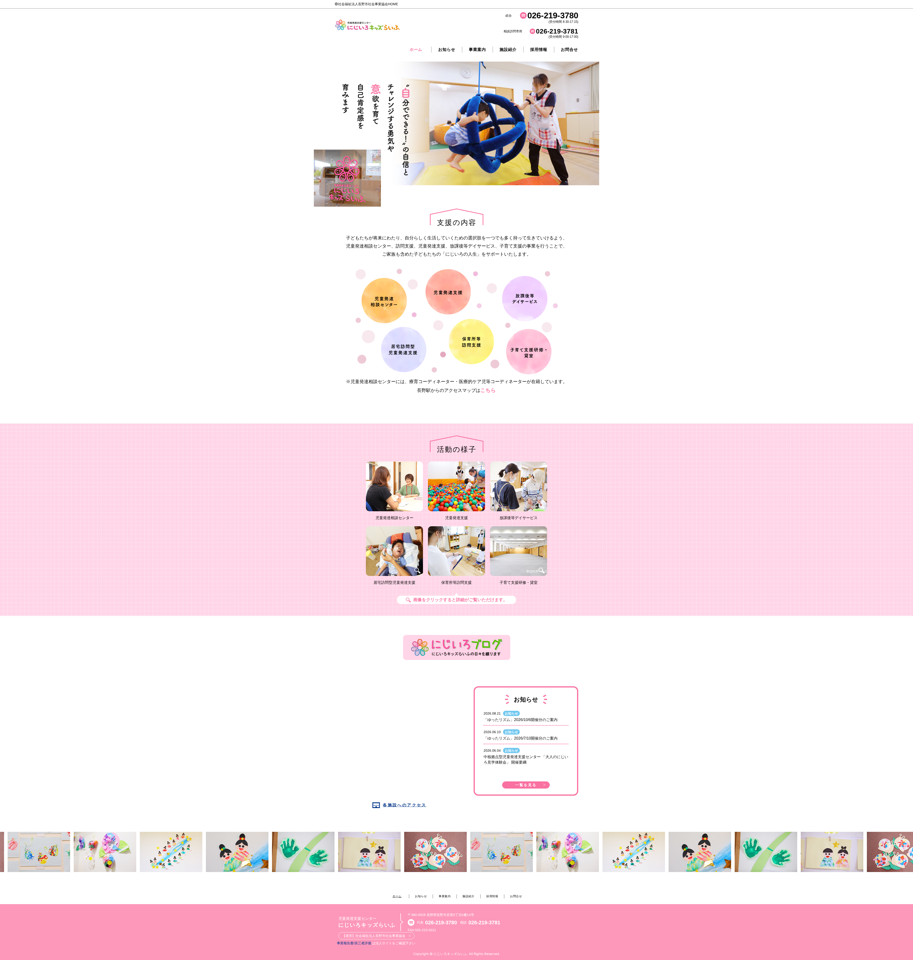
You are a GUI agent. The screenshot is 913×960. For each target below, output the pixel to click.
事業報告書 (345, 943)
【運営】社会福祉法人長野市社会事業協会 (375, 936)
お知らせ (446, 49)
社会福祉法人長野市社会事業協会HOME (368, 4)
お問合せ (569, 49)
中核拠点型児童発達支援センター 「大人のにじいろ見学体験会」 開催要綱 (526, 759)
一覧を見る (526, 785)
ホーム (416, 49)
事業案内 (445, 896)
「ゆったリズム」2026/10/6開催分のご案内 (521, 720)
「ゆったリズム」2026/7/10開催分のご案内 (521, 738)
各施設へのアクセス (405, 805)
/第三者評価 (362, 943)
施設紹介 (508, 49)
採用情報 (538, 49)
